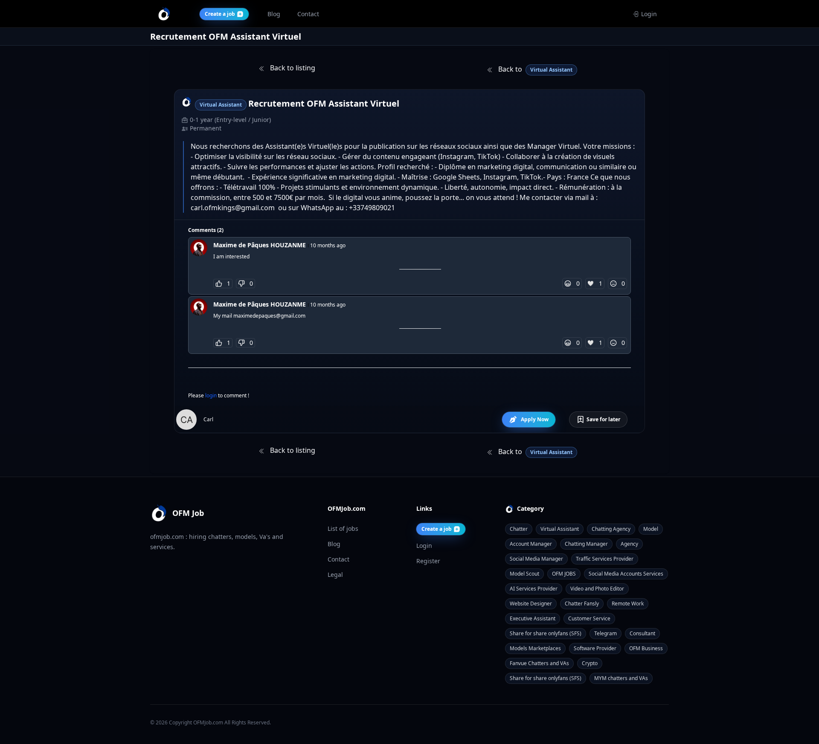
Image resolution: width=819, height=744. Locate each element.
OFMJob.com (208, 722)
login (211, 395)
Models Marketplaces (535, 648)
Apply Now (535, 419)
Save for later (603, 419)
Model (650, 529)
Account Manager (531, 543)
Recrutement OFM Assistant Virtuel (323, 103)
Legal (335, 574)
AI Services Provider (534, 588)
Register (428, 561)
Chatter (519, 529)
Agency (629, 543)
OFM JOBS (564, 573)
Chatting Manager (586, 543)
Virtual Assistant (559, 529)
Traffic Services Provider (604, 558)
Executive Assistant (532, 618)
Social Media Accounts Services (626, 573)
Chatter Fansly (582, 603)
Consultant (642, 633)
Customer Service (589, 618)
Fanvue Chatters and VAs (539, 663)
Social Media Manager (536, 558)
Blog (334, 544)
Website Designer (531, 603)
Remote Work (628, 603)
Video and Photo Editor (597, 588)
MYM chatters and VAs (621, 678)
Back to (534, 69)
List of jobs (343, 528)
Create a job (436, 529)
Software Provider (595, 648)
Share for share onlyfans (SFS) (545, 633)
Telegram (605, 633)
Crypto (590, 663)
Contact (338, 559)
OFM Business (646, 648)
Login (649, 14)
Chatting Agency (611, 529)
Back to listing (291, 67)
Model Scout (524, 573)
